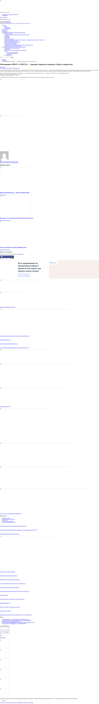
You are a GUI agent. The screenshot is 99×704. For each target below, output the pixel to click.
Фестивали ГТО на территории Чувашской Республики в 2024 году (17, 218)
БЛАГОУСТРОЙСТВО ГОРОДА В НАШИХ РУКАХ (13, 247)
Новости (4, 25)
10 (0, 630)
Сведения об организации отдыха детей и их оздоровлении (14, 47)
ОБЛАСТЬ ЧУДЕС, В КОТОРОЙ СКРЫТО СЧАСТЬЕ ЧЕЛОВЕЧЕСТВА (16, 620)
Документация (5, 29)
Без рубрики (2, 67)
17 (0, 631)
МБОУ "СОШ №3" (3, 17)
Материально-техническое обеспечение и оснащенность (16, 50)
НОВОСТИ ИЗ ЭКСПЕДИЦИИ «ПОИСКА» (11, 621)
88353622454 (7, 21)
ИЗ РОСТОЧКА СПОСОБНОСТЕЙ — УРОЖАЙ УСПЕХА (14, 623)
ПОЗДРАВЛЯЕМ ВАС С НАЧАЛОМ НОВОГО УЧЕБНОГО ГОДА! (15, 619)
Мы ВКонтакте (5, 15)
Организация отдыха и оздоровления (12, 48)
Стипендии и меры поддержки (11, 42)
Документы (7, 35)
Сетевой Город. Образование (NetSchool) (10, 14)
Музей (6, 26)
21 (6, 631)
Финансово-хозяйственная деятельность (12, 41)
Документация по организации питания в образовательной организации (19, 45)
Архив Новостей (8, 28)
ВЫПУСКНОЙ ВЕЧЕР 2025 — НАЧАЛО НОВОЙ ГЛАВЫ (14, 192)
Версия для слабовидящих (8, 256)
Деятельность (7, 49)
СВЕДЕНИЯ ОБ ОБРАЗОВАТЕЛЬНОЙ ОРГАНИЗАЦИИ (13, 32)
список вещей (9, 54)
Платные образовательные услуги (11, 40)
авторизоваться (20, 254)
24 (0, 633)
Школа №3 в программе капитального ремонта (9, 161)
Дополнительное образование (8, 521)
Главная (3, 700)
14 (6, 630)
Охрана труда (5, 520)
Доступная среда (8, 55)
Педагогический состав (9, 38)
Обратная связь (5, 31)
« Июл (1, 635)
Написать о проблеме (24, 275)
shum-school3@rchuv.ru (6, 22)
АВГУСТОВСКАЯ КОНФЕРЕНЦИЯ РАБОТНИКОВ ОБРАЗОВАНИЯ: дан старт (18, 622)
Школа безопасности (6, 518)
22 (7, 631)
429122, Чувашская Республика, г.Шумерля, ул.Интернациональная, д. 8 (17, 23)
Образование (7, 36)
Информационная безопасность (8, 519)
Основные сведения (8, 33)
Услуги (6, 51)
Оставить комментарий (14, 68)
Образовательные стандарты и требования (13, 46)
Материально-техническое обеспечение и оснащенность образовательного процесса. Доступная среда (25, 39)
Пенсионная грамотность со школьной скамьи (9, 162)
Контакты (4, 30)
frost (9, 68)
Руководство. (7, 37)
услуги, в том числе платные (12, 52)
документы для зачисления (12, 53)
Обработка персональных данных (9, 522)
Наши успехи (7, 27)
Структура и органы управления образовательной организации (17, 34)
